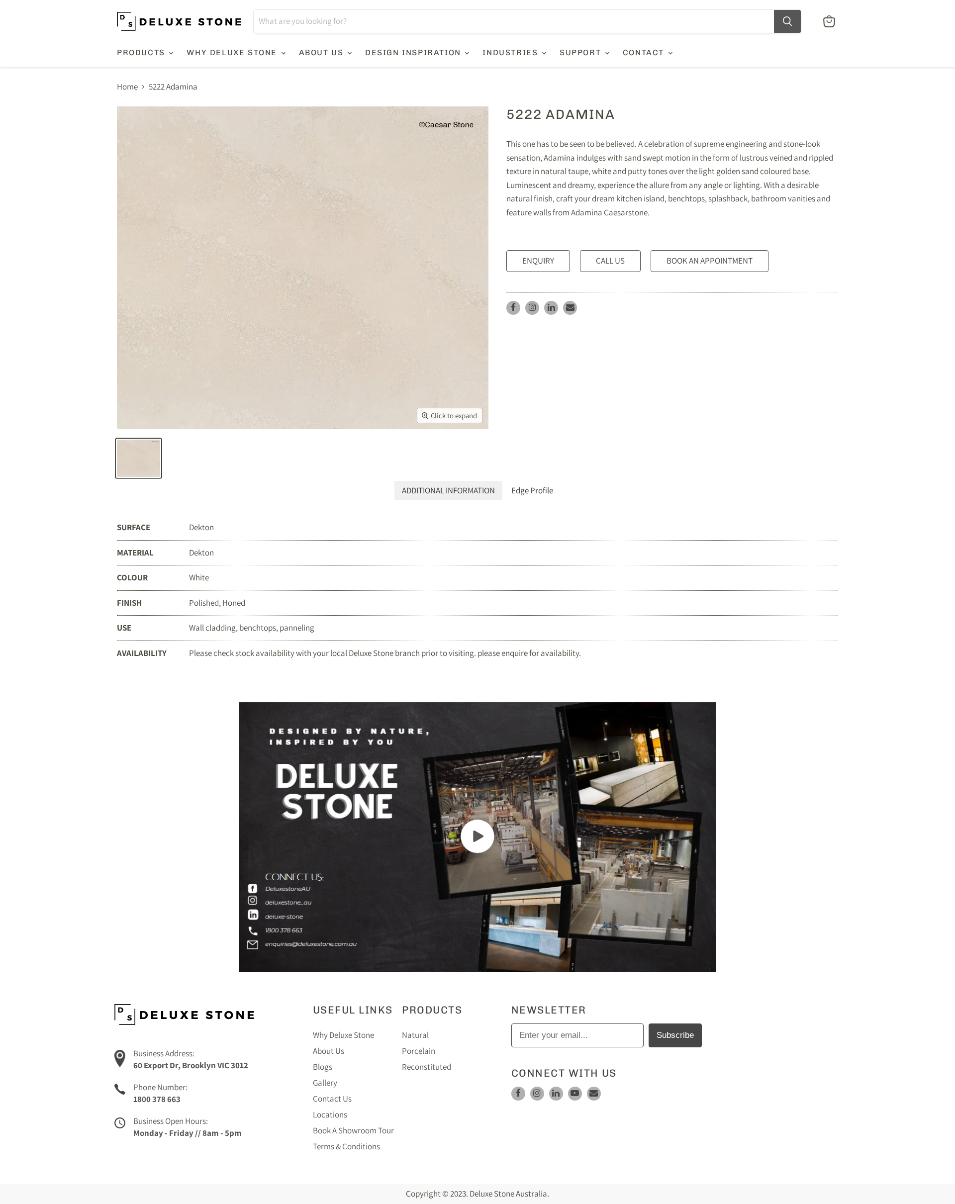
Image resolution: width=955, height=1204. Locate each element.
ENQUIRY (538, 260)
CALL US (610, 260)
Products (142, 52)
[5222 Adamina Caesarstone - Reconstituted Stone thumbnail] (138, 458)
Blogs (322, 1066)
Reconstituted (426, 1066)
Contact (645, 52)
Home (127, 87)
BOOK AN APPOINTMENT (710, 260)
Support (582, 52)
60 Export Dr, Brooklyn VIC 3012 (190, 1065)
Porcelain (418, 1050)
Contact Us (332, 1098)
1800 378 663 (157, 1099)
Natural (415, 1034)
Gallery (325, 1082)
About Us (322, 52)
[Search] (787, 21)
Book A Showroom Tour (353, 1130)
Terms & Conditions (346, 1146)
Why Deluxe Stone (233, 52)
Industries (511, 52)
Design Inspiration (414, 52)
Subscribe (675, 1035)
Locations (330, 1114)
